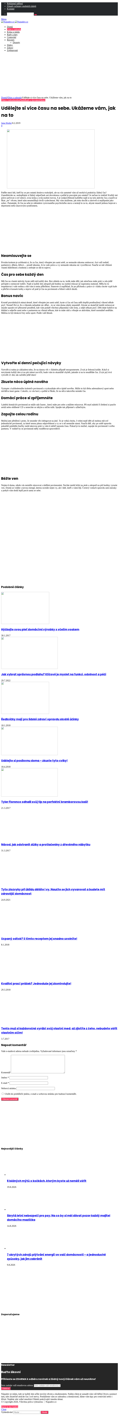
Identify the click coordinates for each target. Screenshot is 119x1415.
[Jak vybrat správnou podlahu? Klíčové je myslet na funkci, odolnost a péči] (29, 668)
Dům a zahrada (14, 29)
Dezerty (16, 42)
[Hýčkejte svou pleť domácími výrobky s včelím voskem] (25, 623)
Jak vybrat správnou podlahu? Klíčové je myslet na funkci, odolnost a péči (53, 674)
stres (37, 100)
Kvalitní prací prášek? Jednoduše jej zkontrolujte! (36, 984)
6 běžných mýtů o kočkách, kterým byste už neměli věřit (46, 1181)
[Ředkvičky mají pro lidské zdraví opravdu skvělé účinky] (25, 713)
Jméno (5, 1077)
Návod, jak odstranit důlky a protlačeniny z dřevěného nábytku (45, 845)
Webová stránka (8, 1088)
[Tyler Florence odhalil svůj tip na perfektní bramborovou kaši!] (29, 795)
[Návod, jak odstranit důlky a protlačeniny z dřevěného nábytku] (29, 838)
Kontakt (10, 9)
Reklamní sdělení (15, 3)
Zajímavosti (12, 50)
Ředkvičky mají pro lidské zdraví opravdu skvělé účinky (40, 719)
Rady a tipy (12, 34)
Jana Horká (6, 123)
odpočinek (20, 100)
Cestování (11, 37)
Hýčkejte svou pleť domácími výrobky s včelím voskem (40, 629)
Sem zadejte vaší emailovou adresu (17, 1385)
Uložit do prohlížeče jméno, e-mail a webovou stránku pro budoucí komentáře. (41, 1094)
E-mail (5, 1083)
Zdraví (10, 47)
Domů (10, 27)
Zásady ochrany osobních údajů (21, 6)
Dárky (10, 45)
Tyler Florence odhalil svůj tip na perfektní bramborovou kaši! (44, 802)
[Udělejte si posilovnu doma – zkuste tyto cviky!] (29, 754)
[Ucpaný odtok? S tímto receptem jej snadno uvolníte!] (29, 932)
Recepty (11, 40)
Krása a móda (13, 32)
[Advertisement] (59, 74)
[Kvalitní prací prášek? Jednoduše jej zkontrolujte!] (22, 977)
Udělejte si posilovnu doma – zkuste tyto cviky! (34, 761)
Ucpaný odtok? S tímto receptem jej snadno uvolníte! (39, 939)
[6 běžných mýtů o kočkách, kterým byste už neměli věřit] (23, 1174)
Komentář (5, 1072)
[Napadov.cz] (14, 22)
